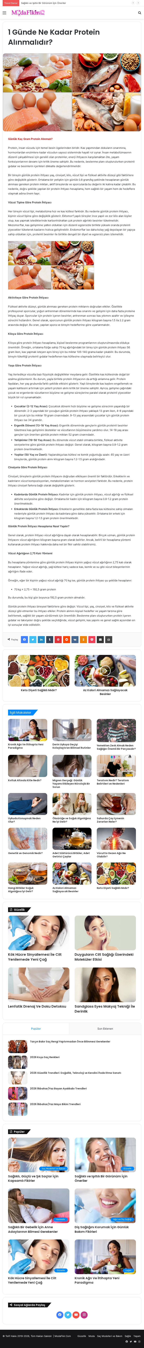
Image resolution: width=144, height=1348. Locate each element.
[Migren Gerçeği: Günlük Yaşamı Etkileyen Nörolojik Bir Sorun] (72, 766)
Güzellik (81, 1336)
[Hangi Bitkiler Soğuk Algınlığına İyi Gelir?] (27, 873)
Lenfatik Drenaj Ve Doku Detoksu (37, 1006)
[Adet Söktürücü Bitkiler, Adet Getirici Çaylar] (72, 839)
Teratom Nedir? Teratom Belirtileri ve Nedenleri (113, 782)
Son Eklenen (105, 1028)
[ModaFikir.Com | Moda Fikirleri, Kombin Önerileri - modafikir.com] (28, 13)
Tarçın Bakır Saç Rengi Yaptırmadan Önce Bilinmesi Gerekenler (70, 1041)
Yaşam (136, 1336)
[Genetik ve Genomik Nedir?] (27, 839)
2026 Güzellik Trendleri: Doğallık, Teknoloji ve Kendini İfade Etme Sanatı (75, 1073)
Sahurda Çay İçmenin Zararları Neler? (110, 820)
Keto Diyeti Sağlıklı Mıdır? (113, 888)
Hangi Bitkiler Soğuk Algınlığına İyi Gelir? (21, 889)
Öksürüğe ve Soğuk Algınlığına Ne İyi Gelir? (72, 820)
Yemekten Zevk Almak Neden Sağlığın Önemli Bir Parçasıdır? (116, 747)
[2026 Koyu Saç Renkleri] (17, 1062)
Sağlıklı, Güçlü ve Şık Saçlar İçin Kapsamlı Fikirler (33, 1178)
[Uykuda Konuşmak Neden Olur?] (27, 804)
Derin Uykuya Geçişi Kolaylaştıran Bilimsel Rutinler (72, 746)
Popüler (36, 1028)
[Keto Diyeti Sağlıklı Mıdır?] (116, 873)
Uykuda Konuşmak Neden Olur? (24, 820)
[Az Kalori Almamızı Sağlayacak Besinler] (72, 873)
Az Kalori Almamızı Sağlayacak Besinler (65, 889)
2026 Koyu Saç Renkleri (45, 1057)
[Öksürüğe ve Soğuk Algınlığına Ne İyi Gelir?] (72, 804)
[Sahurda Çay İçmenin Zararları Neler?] (116, 804)
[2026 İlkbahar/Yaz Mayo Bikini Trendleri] (17, 1109)
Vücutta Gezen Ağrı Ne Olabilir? (111, 854)
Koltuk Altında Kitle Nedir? (24, 780)
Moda (92, 1336)
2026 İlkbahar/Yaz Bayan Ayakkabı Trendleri (58, 1088)
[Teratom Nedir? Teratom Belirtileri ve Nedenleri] (116, 766)
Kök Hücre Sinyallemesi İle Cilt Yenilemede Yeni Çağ (35, 957)
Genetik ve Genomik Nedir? (25, 853)
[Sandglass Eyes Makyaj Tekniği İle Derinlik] (105, 985)
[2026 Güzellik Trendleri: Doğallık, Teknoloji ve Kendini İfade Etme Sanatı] (17, 1077)
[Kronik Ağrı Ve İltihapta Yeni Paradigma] (27, 730)
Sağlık (128, 1336)
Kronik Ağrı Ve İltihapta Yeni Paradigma (25, 746)
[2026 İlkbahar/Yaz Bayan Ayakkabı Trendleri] (17, 1093)
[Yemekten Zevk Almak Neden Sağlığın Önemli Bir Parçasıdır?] (116, 730)
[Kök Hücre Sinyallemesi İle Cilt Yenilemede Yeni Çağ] (38, 933)
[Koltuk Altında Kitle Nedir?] (27, 766)
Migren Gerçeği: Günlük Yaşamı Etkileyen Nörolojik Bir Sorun (71, 784)
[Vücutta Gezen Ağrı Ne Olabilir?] (116, 839)
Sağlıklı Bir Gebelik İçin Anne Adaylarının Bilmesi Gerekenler (33, 1229)
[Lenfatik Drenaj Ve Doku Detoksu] (38, 985)
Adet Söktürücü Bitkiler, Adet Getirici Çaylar (71, 854)
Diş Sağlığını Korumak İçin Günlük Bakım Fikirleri (47, 3)
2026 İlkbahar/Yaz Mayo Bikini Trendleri (55, 1104)
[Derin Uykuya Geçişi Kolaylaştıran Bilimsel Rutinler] (72, 730)
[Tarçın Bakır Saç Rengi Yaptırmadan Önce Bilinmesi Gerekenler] (17, 1046)
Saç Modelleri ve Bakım (109, 1336)
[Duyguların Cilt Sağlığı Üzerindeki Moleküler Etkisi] (105, 933)
